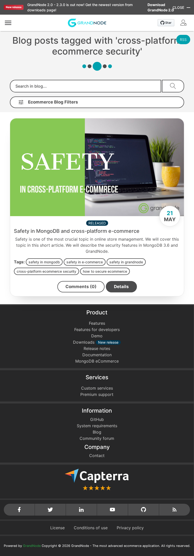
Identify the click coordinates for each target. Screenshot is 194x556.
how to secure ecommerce (105, 271)
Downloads (95, 342)
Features (97, 323)
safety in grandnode (126, 262)
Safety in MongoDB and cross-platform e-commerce (76, 231)
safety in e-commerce (84, 262)
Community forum (97, 438)
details (121, 286)
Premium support (96, 394)
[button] (8, 22)
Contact (97, 455)
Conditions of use (91, 527)
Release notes (97, 348)
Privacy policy (130, 527)
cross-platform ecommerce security (46, 271)
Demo (97, 335)
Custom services (97, 388)
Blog (97, 432)
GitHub (97, 419)
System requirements (97, 425)
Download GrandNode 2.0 (161, 7)
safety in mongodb (44, 262)
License (57, 527)
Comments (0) (80, 286)
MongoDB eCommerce (97, 361)
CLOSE (178, 7)
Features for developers (97, 329)
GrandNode (32, 546)
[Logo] (87, 22)
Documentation (97, 354)
